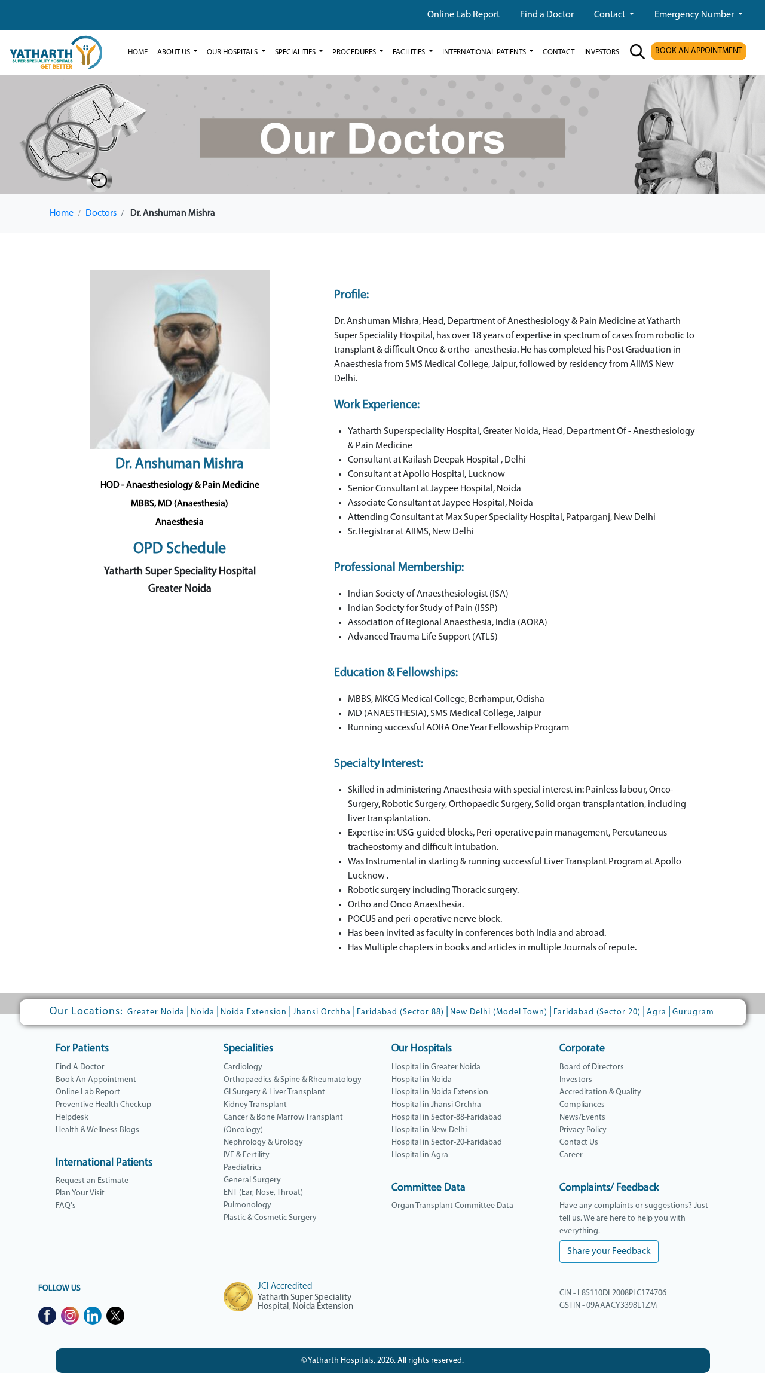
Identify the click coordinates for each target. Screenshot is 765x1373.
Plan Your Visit (80, 1193)
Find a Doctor (547, 15)
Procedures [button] (355, 52)
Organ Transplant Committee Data (452, 1205)
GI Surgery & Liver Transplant (274, 1092)
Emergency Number (695, 15)
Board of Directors (591, 1067)
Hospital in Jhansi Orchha (436, 1104)
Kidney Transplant (255, 1104)
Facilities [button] (410, 52)
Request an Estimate (92, 1180)
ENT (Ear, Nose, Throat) (263, 1192)
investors (601, 52)
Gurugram (693, 1012)
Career (571, 1155)
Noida (203, 1012)
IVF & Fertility (247, 1155)
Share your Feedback (609, 1251)
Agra (656, 1012)
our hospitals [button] (233, 52)
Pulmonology (247, 1205)
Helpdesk (72, 1117)
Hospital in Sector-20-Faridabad (446, 1142)
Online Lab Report (463, 15)
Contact (610, 15)
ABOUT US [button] (174, 52)
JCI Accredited (285, 1286)
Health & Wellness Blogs (97, 1130)
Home (138, 52)
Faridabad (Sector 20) (597, 1012)
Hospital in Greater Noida (436, 1067)
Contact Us (578, 1142)
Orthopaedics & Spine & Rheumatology (293, 1079)
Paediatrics (243, 1167)
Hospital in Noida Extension (439, 1092)
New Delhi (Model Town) (498, 1012)
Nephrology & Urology (263, 1142)
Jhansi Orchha (322, 1012)
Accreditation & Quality (600, 1092)
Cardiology (243, 1067)
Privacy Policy (583, 1130)
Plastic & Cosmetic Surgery (270, 1217)
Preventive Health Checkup (103, 1104)
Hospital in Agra (419, 1155)
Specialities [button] (296, 52)
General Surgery (252, 1180)
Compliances (582, 1104)
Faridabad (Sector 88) (400, 1012)
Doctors (101, 213)
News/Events (582, 1117)
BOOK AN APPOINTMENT (698, 51)
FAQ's (66, 1205)
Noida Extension (254, 1012)
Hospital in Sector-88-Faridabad (446, 1117)
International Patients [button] (485, 52)
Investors (575, 1079)
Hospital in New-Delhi (429, 1130)
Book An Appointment (96, 1079)
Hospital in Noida (421, 1079)
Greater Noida (156, 1012)
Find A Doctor (80, 1067)
